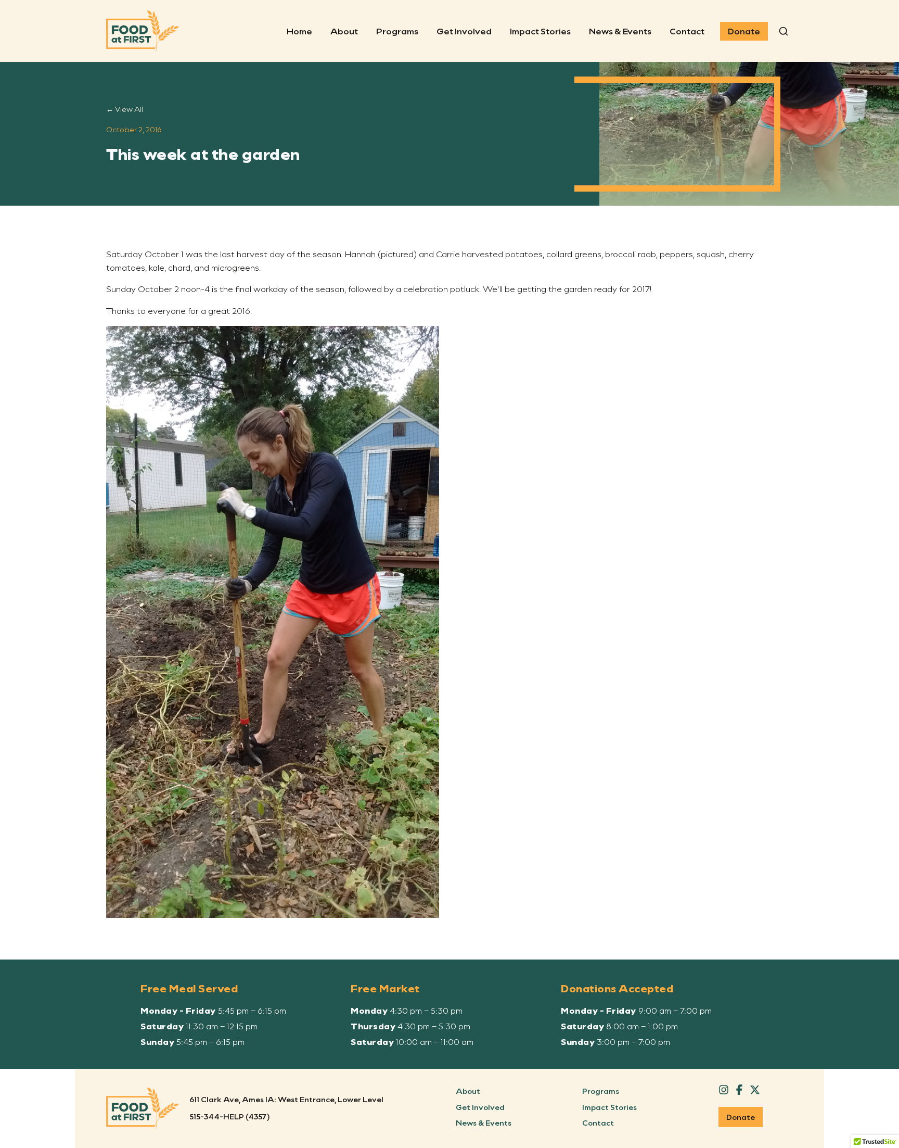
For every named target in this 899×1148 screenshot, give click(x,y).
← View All (124, 109)
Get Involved (464, 31)
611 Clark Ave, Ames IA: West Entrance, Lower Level (286, 1099)
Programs (397, 31)
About (344, 31)
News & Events (620, 31)
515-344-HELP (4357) (229, 1116)
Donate (744, 31)
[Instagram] (723, 1089)
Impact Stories (540, 31)
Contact (687, 31)
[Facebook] (739, 1089)
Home (299, 31)
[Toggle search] (783, 31)
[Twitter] (755, 1089)
